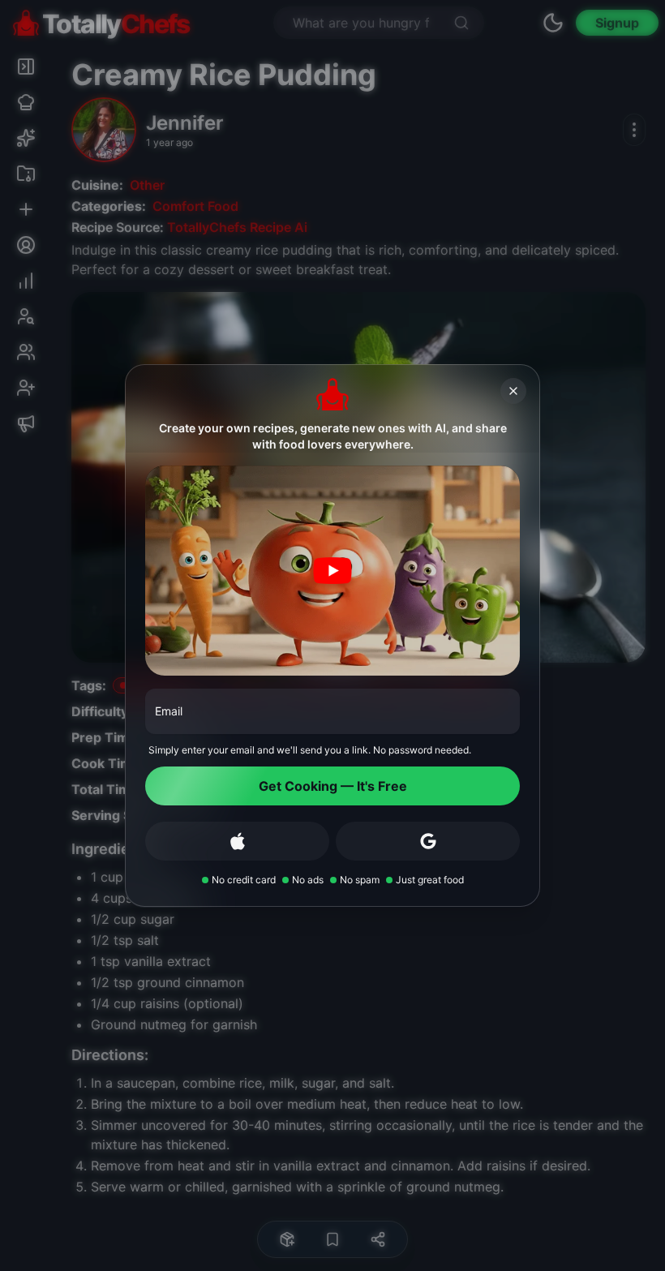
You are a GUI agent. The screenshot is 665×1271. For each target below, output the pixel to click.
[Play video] (332, 571)
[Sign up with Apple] (237, 841)
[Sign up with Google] (428, 841)
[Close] (513, 391)
